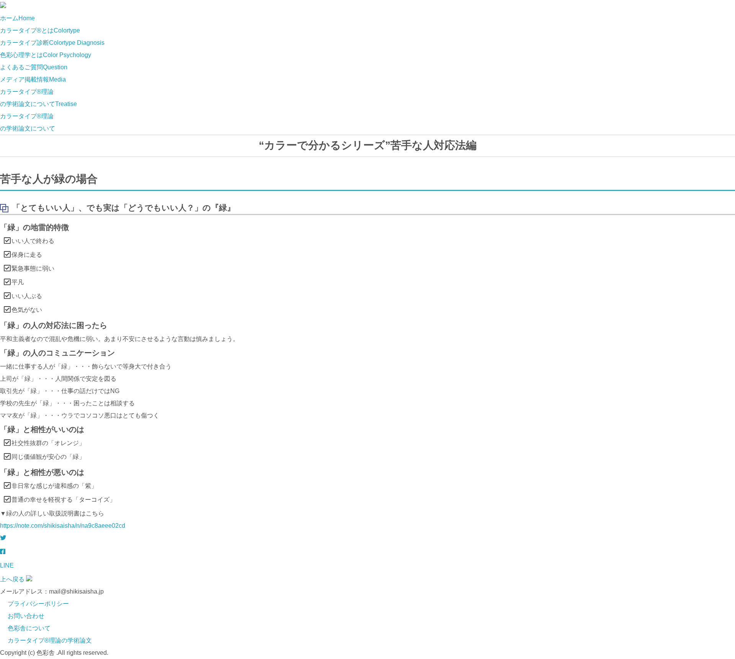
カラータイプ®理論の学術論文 (50, 640)
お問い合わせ (26, 616)
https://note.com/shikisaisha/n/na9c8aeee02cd (62, 525)
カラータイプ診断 (52, 42)
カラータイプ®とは (40, 30)
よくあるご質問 (33, 67)
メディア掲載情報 (33, 79)
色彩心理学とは (45, 55)
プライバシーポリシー (38, 603)
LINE (7, 565)
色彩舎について (29, 628)
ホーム (17, 18)
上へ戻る (12, 579)
